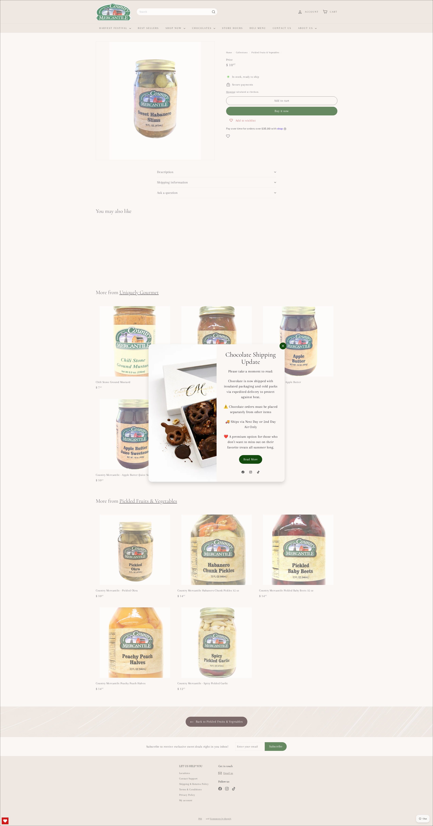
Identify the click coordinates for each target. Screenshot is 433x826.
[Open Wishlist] (5, 821)
